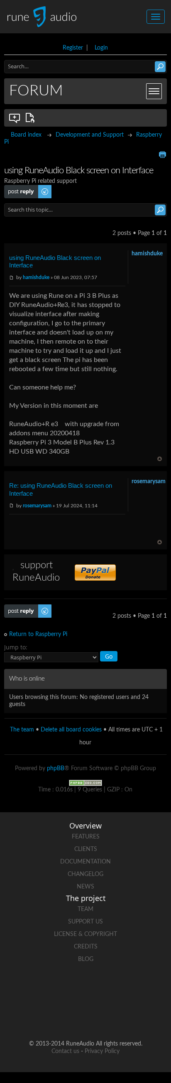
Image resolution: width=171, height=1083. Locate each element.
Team (85, 909)
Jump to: (15, 647)
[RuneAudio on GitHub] (22, 988)
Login (101, 48)
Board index (26, 135)
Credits (86, 947)
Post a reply (19, 188)
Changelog (85, 874)
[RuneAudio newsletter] (101, 1017)
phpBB (55, 768)
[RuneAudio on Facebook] (54, 988)
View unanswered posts (15, 118)
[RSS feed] (69, 1017)
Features (86, 837)
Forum (36, 90)
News (85, 887)
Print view (162, 154)
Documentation (85, 862)
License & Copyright (85, 934)
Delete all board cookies (71, 730)
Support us (85, 922)
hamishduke (36, 277)
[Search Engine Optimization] (85, 783)
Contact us (65, 1051)
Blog (85, 959)
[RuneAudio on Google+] (117, 988)
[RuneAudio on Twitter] (85, 988)
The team (22, 730)
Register (73, 48)
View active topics (31, 118)
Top (159, 459)
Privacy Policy (102, 1051)
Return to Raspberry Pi (38, 634)
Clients (85, 849)
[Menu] (154, 91)
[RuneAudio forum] (148, 988)
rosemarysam (37, 505)
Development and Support (90, 135)
